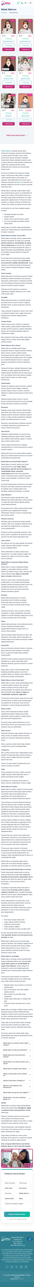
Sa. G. (4, 110)
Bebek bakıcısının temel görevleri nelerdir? (14, 1056)
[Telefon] (22, 3)
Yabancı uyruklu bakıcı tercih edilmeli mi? (15, 1074)
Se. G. (21, 110)
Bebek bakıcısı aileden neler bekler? (15, 1069)
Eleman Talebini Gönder (17, 1214)
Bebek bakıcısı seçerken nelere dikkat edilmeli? (15, 1044)
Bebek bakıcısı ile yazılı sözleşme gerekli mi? (14, 1098)
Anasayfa (4, 12)
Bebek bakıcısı (6, 151)
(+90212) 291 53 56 (19, 1245)
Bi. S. (3, 73)
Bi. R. (20, 36)
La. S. (4, 36)
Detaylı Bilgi (9, 45)
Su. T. (21, 73)
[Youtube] (26, 1267)
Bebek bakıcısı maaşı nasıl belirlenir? (15, 1050)
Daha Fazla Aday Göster (15, 135)
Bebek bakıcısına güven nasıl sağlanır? (16, 1092)
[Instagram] (16, 1267)
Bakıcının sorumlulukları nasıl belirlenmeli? (12, 1086)
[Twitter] (7, 1267)
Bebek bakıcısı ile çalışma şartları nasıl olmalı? (16, 1063)
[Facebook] (12, 1267)
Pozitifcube (20, 1279)
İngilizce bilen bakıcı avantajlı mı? (14, 1080)
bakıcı (19, 182)
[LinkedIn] (21, 1267)
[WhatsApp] (18, 3)
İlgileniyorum (9, 49)
